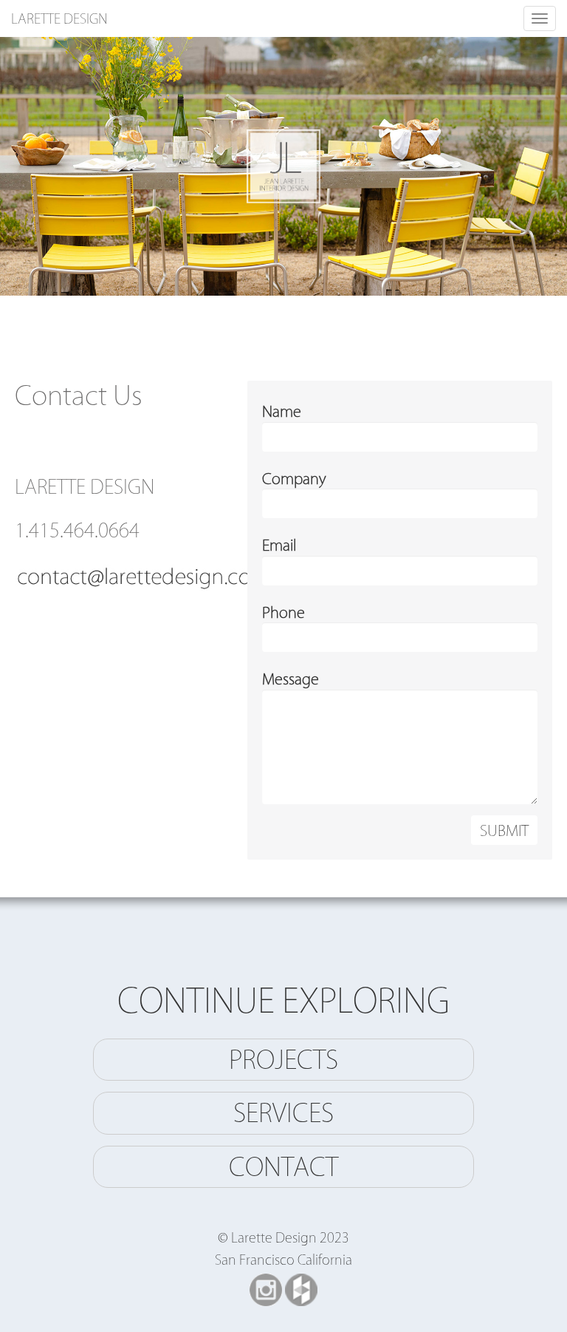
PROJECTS (283, 1059)
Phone (283, 612)
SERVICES (283, 1112)
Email (279, 544)
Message (290, 678)
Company (294, 478)
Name (281, 411)
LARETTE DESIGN (59, 18)
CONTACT (283, 1166)
